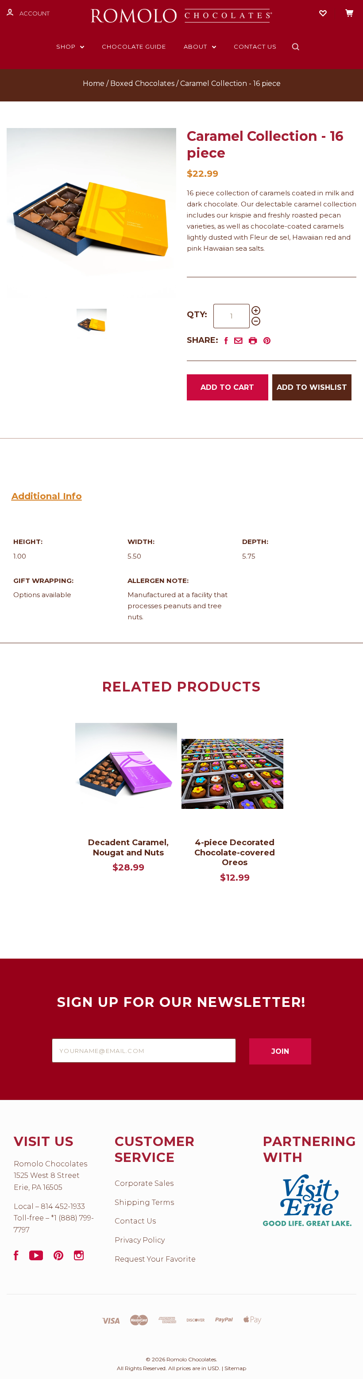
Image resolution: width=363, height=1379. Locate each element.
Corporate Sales (144, 1183)
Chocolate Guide (134, 46)
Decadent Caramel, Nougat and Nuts (128, 848)
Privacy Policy (140, 1240)
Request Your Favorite (155, 1259)
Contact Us (255, 46)
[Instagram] (79, 1258)
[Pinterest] (58, 1258)
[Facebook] (16, 1258)
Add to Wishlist (312, 387)
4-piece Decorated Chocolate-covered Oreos (234, 852)
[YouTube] (36, 1258)
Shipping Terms (144, 1202)
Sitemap (235, 1368)
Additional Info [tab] (47, 496)
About (196, 46)
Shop (66, 46)
